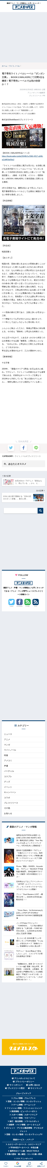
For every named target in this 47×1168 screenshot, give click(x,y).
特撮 (6, 755)
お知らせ (8, 813)
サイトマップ (36, 1088)
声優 (6, 766)
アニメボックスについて (24, 1078)
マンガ (7, 745)
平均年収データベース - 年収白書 (24, 1148)
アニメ (7, 739)
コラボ (7, 798)
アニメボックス (27, 1159)
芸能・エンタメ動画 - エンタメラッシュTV (24, 1134)
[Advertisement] (23, 37)
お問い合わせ (34, 1085)
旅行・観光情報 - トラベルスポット (24, 1121)
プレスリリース (34, 456)
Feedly (27, 606)
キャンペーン (10, 792)
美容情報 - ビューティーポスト (24, 1111)
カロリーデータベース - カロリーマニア (24, 1144)
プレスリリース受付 (16, 1088)
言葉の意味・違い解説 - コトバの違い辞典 (24, 1154)
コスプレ (8, 776)
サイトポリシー (16, 1085)
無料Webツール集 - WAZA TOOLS (24, 1151)
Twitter (12, 606)
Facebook (19, 606)
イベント (8, 787)
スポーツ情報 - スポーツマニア (24, 1115)
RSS (35, 606)
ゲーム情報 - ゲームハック (24, 1105)
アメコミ (8, 760)
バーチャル (9, 771)
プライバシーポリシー (24, 1082)
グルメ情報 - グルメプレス (24, 1098)
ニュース (8, 734)
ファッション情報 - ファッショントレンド (24, 1108)
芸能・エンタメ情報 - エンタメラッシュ (24, 1101)
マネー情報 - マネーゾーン (24, 1118)
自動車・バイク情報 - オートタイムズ (24, 1125)
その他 (7, 808)
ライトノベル (20, 456)
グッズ (7, 782)
